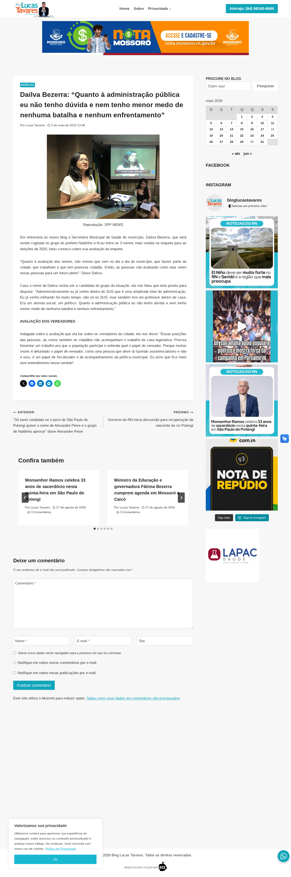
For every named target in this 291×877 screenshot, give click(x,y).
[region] (55, 843)
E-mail (83, 641)
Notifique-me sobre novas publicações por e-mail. (57, 673)
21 (231, 135)
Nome (21, 641)
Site (142, 641)
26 (211, 142)
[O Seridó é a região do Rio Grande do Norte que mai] (242, 252)
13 (221, 129)
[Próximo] (181, 497)
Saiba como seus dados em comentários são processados (133, 698)
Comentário (25, 583)
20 (221, 135)
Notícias (27, 84)
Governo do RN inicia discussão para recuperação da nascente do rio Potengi (150, 419)
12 (211, 129)
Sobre (139, 9)
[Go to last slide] (25, 497)
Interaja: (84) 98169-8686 (252, 8)
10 (262, 123)
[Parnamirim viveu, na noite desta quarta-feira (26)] (242, 326)
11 (272, 123)
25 (272, 135)
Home (124, 9)
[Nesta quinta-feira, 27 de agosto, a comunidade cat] (242, 400)
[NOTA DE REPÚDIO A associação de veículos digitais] (242, 475)
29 (241, 142)
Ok (55, 859)
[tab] (95, 529)
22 (241, 135)
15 (241, 129)
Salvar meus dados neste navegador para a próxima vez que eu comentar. (70, 653)
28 (231, 142)
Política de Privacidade (60, 848)
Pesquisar (265, 86)
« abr (236, 154)
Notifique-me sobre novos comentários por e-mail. (57, 663)
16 (252, 129)
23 (252, 135)
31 (262, 142)
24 (262, 135)
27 (221, 142)
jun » (247, 154)
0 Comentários (41, 512)
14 (231, 129)
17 (262, 129)
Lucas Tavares (35, 125)
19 (211, 135)
